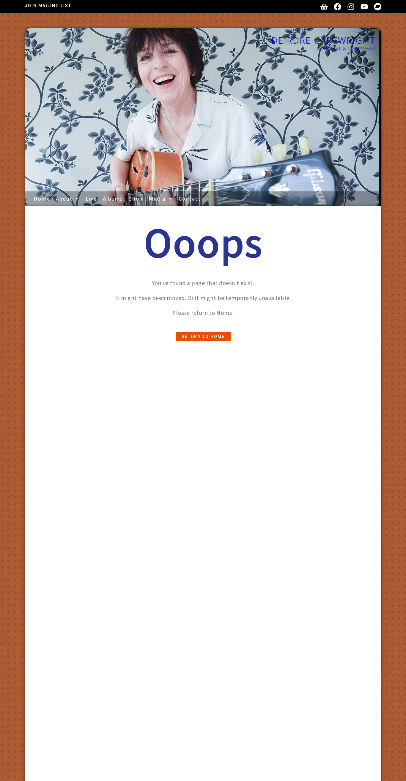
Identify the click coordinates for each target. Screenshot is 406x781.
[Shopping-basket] (324, 6)
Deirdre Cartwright (323, 40)
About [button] (64, 199)
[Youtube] (364, 6)
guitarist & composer (346, 48)
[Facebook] (337, 6)
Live (91, 199)
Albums (113, 199)
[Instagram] (351, 6)
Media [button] (157, 199)
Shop (136, 199)
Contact (190, 199)
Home (42, 199)
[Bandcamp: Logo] (377, 6)
